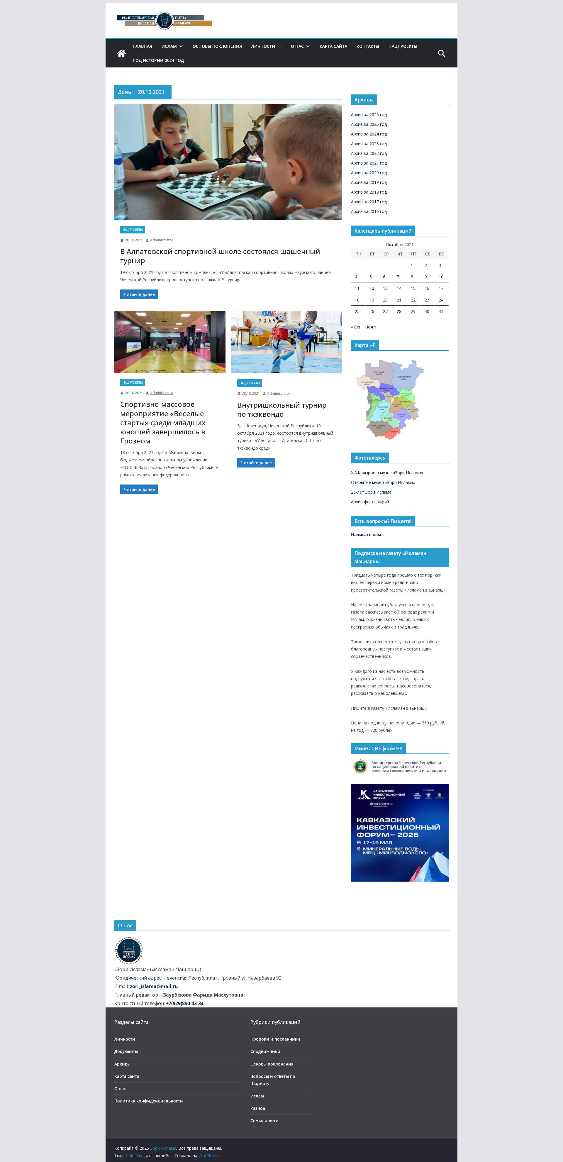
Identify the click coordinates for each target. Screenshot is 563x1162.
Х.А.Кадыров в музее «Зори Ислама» (387, 472)
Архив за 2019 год (369, 182)
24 (441, 300)
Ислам (169, 46)
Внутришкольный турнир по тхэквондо (282, 409)
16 (427, 288)
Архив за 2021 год (369, 163)
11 (357, 288)
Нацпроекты (403, 46)
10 (441, 277)
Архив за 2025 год (369, 124)
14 (399, 288)
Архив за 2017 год (369, 201)
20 (385, 300)
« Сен (356, 327)
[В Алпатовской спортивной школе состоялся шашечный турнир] (228, 162)
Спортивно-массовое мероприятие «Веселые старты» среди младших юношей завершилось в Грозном (163, 422)
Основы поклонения (217, 46)
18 (357, 300)
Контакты (368, 46)
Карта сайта (333, 46)
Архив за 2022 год (369, 153)
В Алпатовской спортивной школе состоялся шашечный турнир (220, 255)
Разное (257, 1108)
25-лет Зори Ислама (371, 492)
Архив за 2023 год (369, 143)
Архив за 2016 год (369, 211)
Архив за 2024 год (369, 134)
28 (399, 311)
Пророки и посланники (275, 1039)
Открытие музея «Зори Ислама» (383, 482)
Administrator (161, 240)
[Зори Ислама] (121, 53)
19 (371, 300)
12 (371, 288)
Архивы (122, 1064)
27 (385, 311)
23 (427, 300)
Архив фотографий (370, 501)
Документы (126, 1051)
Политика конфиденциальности (148, 1101)
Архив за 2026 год (369, 114)
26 (371, 311)
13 (385, 288)
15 (413, 288)
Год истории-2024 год (158, 60)
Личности (263, 46)
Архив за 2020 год (369, 172)
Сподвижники (265, 1051)
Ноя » (370, 327)
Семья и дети (264, 1120)
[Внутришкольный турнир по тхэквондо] (286, 342)
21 (399, 300)
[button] (180, 46)
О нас (297, 46)
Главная (142, 46)
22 (413, 300)
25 (357, 311)
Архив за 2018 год (369, 192)
